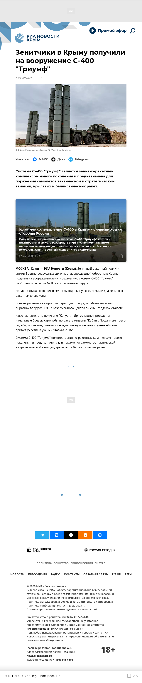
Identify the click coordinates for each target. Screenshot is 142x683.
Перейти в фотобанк (61, 150)
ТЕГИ (128, 575)
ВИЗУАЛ (100, 563)
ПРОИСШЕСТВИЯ (81, 563)
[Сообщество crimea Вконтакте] (57, 535)
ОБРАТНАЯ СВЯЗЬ (95, 575)
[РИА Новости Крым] (37, 38)
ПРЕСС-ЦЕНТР (37, 575)
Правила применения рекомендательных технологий (62, 610)
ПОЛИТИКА (44, 563)
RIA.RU (116, 575)
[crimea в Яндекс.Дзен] (71, 535)
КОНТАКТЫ (72, 575)
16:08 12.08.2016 (24, 77)
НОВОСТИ (17, 575)
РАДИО (55, 575)
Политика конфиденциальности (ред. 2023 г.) (56, 606)
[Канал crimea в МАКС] (100, 535)
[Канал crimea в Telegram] (42, 535)
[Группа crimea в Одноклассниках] (85, 535)
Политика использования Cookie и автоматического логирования (70, 602)
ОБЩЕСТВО (61, 563)
